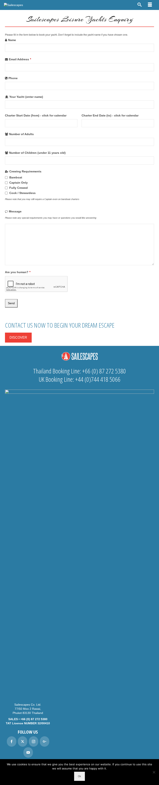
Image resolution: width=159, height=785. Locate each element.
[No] (154, 772)
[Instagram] (33, 741)
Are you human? (17, 272)
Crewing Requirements (25, 171)
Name (12, 40)
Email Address (20, 59)
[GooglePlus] (44, 741)
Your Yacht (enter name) (26, 96)
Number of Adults (21, 134)
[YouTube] (28, 752)
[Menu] (150, 5)
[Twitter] (22, 741)
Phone (13, 78)
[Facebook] (11, 741)
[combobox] (41, 123)
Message (15, 211)
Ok (79, 776)
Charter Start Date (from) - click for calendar (35, 115)
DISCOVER (18, 337)
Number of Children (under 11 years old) (37, 152)
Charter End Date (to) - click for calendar (110, 115)
